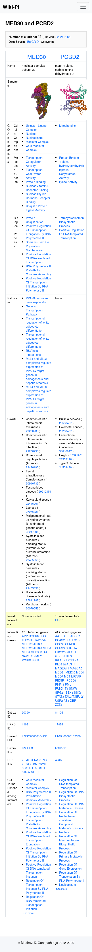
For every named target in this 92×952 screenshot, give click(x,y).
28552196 (65, 459)
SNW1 (73, 688)
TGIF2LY (78, 696)
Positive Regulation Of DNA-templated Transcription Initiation (38, 870)
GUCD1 (60, 656)
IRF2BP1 (61, 660)
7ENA (34, 760)
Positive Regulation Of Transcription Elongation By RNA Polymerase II (38, 232)
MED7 (59, 676)
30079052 (32, 608)
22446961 (32, 503)
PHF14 (59, 684)
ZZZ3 (58, 704)
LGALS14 (69, 664)
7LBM (34, 764)
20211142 (63, 37)
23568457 (65, 423)
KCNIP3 (73, 660)
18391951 (76, 455)
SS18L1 (37, 660)
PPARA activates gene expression (37, 300)
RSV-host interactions (33, 352)
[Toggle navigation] (83, 6)
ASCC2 (75, 636)
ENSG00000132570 (68, 736)
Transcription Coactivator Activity (34, 173)
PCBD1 (71, 680)
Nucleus (31, 133)
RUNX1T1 (61, 688)
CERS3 (60, 648)
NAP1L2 (27, 656)
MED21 (60, 672)
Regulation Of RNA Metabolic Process (71, 806)
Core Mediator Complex (35, 148)
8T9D (42, 768)
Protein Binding (36, 182)
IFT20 (25, 640)
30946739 (32, 483)
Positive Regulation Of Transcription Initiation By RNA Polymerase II (38, 284)
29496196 (32, 467)
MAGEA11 (62, 668)
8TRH (34, 772)
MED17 (26, 644)
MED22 (37, 644)
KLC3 (58, 664)
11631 (26, 724)
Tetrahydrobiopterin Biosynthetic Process (71, 222)
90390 (26, 712)
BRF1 (69, 640)
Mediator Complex (37, 141)
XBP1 (74, 700)
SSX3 (69, 692)
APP (25, 636)
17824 (59, 724)
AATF (59, 636)
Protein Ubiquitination (34, 220)
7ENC (43, 760)
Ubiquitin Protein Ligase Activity (36, 208)
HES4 (69, 656)
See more (28, 913)
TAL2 (68, 696)
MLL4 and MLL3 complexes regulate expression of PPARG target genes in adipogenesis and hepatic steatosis (38, 370)
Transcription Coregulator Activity (34, 161)
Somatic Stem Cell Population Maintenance (38, 246)
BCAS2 (60, 640)
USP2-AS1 (62, 700)
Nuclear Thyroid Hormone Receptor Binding (38, 198)
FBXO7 (60, 652)
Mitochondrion (68, 125)
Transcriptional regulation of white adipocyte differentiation (37, 324)
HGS (43, 636)
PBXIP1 (60, 680)
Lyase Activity (68, 182)
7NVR (42, 764)
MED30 (36, 56)
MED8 (26, 652)
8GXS (34, 768)
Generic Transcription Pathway (34, 310)
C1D (76, 640)
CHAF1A (71, 648)
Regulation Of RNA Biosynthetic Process (71, 796)
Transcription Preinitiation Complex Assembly (38, 824)
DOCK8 (34, 636)
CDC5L (59, 644)
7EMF (26, 760)
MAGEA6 (76, 668)
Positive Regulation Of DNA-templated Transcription (38, 258)
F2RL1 (59, 620)
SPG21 (60, 692)
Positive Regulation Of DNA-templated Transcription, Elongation (38, 838)
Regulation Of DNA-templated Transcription (69, 784)
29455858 (32, 560)
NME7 (37, 656)
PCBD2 (70, 56)
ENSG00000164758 (34, 736)
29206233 (32, 431)
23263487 (65, 431)
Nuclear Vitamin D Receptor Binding (37, 188)
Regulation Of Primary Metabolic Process (71, 856)
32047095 (32, 532)
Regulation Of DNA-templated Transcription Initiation (36, 902)
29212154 (45, 491)
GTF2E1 (70, 652)
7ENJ (25, 764)
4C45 (58, 760)
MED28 (37, 648)
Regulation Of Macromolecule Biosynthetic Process (69, 842)
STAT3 (59, 696)
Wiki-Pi (11, 7)
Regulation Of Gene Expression (70, 866)
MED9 (35, 652)
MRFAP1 (77, 676)
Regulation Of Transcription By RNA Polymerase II (71, 876)
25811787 (32, 600)
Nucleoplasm (34, 137)
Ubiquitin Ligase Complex (36, 127)
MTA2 (43, 652)
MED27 (26, 648)
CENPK (70, 644)
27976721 (32, 511)
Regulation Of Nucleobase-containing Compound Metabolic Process (71, 820)
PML (68, 684)
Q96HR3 (27, 748)
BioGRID (33, 41)
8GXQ (26, 768)
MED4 (47, 648)
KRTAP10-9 (38, 640)
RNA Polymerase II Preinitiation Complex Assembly (38, 270)
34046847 (65, 451)
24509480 (65, 467)
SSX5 (78, 692)
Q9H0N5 (60, 748)
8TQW (26, 772)
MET (67, 676)
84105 (59, 712)
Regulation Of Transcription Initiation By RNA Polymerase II (37, 886)
